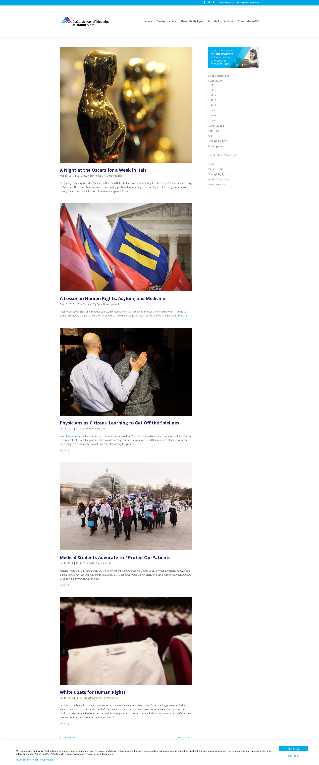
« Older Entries (67, 737)
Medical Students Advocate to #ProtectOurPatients (115, 557)
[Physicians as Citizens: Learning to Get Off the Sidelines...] (126, 372)
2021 (213, 115)
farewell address (75, 436)
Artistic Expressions (220, 21)
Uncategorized (115, 175)
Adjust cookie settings (27, 759)
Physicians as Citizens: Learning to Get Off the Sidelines (119, 423)
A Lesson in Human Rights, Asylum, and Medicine (112, 298)
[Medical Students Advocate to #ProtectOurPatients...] (126, 506)
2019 (79, 175)
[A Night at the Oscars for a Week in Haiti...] (126, 105)
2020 (86, 175)
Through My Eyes (191, 21)
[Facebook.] (204, 3)
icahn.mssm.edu (226, 3)
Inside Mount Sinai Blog (248, 3)
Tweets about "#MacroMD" (223, 155)
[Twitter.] (209, 3)
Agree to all (294, 748)
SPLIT (211, 136)
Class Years (214, 80)
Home (148, 21)
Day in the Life (166, 21)
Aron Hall (68, 187)
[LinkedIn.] (214, 3)
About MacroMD (248, 21)
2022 (213, 120)
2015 (213, 84)
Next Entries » (184, 737)
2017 (78, 563)
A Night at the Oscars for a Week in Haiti (104, 170)
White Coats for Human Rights (93, 692)
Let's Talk (213, 130)
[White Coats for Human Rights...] (126, 641)
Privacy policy (47, 759)
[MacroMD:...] (85, 21)
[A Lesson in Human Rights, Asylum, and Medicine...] (126, 247)
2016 (213, 89)
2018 (85, 563)
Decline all (293, 755)
